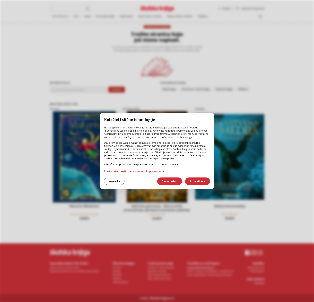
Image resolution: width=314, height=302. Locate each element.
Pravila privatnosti (115, 171)
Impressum (136, 171)
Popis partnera (155, 171)
